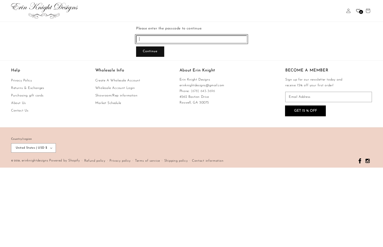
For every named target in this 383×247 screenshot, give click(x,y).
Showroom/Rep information (116, 95)
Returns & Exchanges (27, 88)
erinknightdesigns (35, 160)
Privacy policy (120, 161)
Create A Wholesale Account (117, 80)
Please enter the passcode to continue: (169, 28)
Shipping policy (176, 161)
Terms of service (147, 161)
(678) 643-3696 (203, 91)
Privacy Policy (21, 80)
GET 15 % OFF (305, 111)
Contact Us (20, 110)
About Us (18, 103)
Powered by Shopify (64, 160)
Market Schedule (108, 103)
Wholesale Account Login (115, 88)
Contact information (207, 161)
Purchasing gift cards (27, 95)
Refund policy (95, 161)
